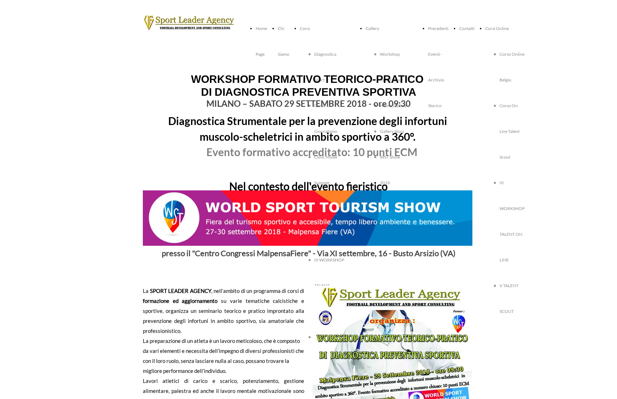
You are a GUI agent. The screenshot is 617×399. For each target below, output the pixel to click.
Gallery (372, 28)
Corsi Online (497, 28)
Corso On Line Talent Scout (510, 131)
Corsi (305, 28)
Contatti (467, 28)
